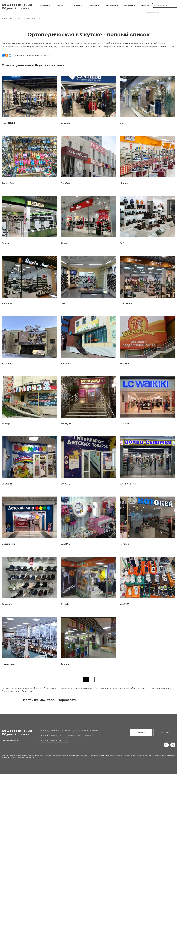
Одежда (145, 5)
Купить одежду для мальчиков (54, 741)
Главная (4, 18)
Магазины (128, 5)
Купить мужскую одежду (51, 736)
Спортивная (110, 5)
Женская (44, 5)
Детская (76, 5)
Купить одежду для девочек (80, 736)
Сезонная (93, 5)
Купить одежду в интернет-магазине (56, 731)
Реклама (141, 733)
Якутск (12, 18)
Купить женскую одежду (88, 731)
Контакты (164, 733)
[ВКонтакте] (3, 55)
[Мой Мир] (10, 55)
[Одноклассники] (6, 55)
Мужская (61, 5)
